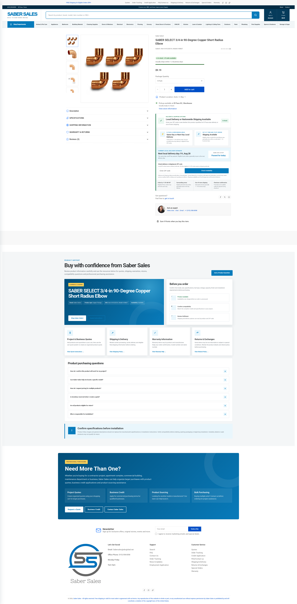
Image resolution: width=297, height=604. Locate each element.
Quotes (127, 2)
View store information (168, 109)
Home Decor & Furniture (163, 24)
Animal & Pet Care (41, 24)
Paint (235, 24)
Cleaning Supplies (92, 24)
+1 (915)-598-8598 (191, 210)
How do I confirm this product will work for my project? (88, 371)
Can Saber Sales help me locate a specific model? (86, 380)
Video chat (170, 210)
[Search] (255, 15)
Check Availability (206, 170)
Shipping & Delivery (177, 2)
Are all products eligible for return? (81, 405)
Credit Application (150, 2)
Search (152, 550)
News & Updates (156, 562)
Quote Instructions (96, 318)
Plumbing (244, 24)
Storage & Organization (287, 24)
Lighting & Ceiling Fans (213, 24)
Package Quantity (162, 76)
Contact (287, 7)
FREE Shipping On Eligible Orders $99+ (78, 2)
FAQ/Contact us (163, 2)
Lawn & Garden (197, 24)
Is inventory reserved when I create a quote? (85, 397)
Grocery (149, 24)
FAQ (151, 553)
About (281, 7)
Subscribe (195, 529)
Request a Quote (74, 509)
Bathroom (65, 24)
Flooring (140, 24)
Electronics (130, 24)
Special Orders (206, 2)
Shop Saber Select (77, 318)
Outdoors (227, 24)
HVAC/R (177, 24)
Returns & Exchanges (192, 2)
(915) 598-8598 (11, 7)
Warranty (217, 2)
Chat (177, 210)
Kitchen (185, 24)
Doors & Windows (107, 24)
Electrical (120, 24)
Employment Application (159, 565)
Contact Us (154, 556)
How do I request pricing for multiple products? (85, 388)
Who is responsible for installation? (81, 414)
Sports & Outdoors (270, 24)
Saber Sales (77, 598)
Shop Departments (19, 24)
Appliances (54, 24)
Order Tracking (137, 2)
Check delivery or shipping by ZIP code (170, 164)
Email (182, 210)
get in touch (169, 198)
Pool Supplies (256, 24)
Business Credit (94, 509)
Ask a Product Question (222, 273)
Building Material (77, 24)
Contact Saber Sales (115, 509)
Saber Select (159, 36)
